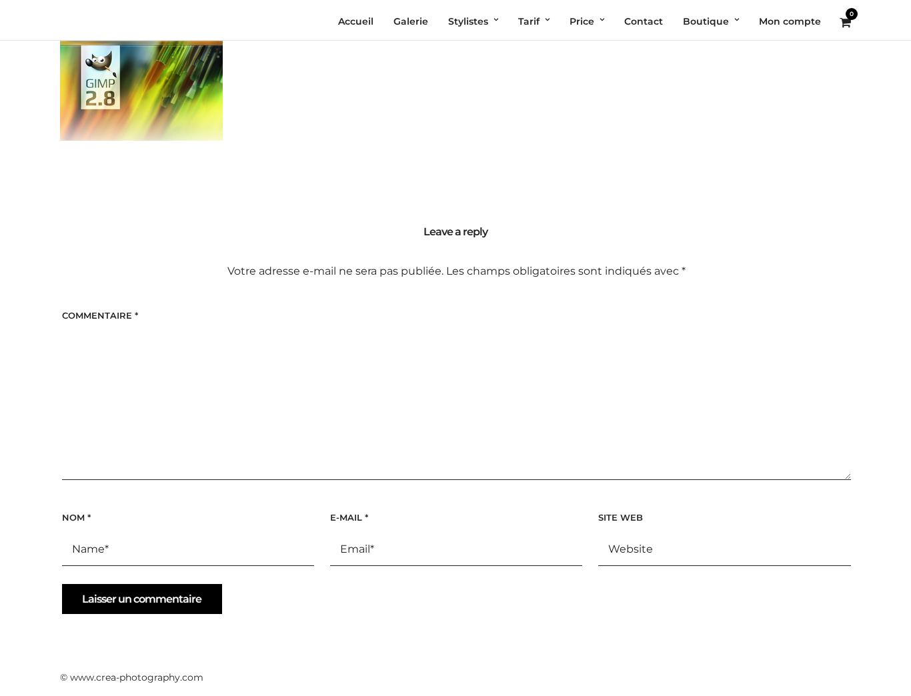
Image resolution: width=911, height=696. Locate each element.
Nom (76, 517)
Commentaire (100, 315)
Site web (620, 517)
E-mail (349, 517)
